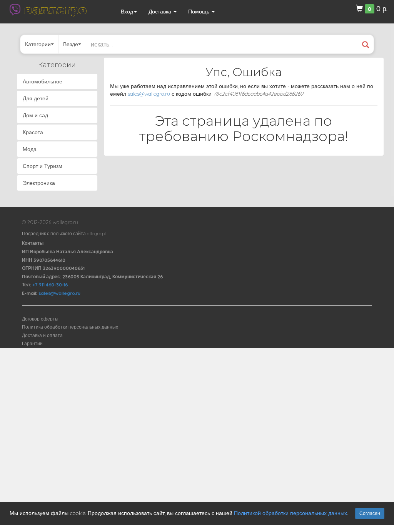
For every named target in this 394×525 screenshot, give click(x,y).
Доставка (161, 11)
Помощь (199, 11)
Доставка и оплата (42, 335)
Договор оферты (40, 319)
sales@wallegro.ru (149, 93)
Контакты (32, 243)
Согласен (369, 513)
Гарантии (32, 343)
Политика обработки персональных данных (70, 327)
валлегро (55, 9)
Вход (127, 11)
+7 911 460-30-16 (50, 284)
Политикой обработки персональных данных (290, 513)
